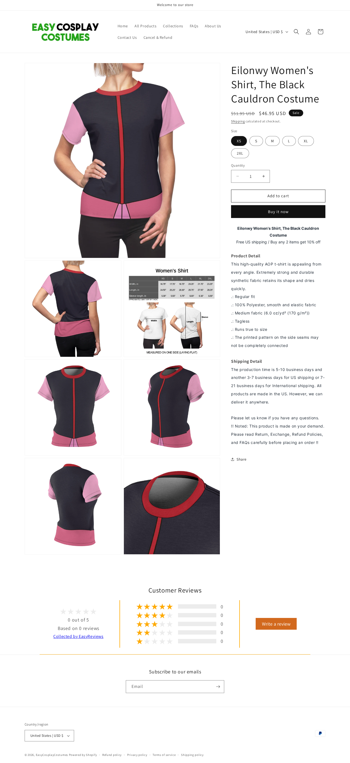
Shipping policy (192, 755)
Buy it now (278, 211)
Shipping (238, 121)
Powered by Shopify (83, 755)
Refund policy (112, 755)
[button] (296, 32)
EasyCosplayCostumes (52, 755)
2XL (240, 153)
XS (239, 141)
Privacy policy (137, 755)
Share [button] (242, 459)
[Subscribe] (218, 686)
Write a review (276, 624)
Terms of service (164, 755)
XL (306, 141)
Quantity (238, 165)
